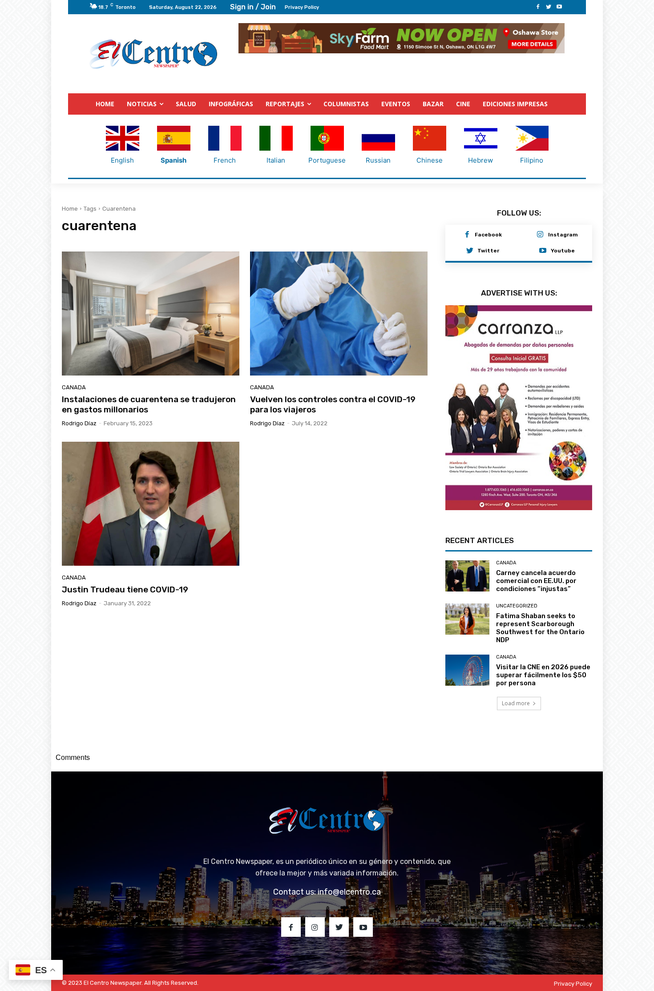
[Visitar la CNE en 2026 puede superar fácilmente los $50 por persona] (467, 663)
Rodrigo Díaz (79, 423)
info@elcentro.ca (349, 886)
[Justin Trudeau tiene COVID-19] (150, 503)
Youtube (563, 250)
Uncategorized (516, 599)
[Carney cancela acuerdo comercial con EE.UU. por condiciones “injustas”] (467, 569)
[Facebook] (538, 7)
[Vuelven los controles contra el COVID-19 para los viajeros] (339, 313)
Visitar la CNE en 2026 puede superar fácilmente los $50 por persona (543, 669)
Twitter (488, 250)
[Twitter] (548, 7)
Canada (74, 387)
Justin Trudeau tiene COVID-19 (125, 589)
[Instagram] (540, 234)
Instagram (563, 234)
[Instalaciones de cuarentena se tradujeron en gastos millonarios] (150, 313)
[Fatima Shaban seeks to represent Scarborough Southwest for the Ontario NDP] (467, 612)
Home (70, 208)
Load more (516, 697)
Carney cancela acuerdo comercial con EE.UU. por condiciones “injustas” (536, 575)
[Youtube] (559, 7)
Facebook (488, 234)
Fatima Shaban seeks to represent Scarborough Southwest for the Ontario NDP (540, 622)
